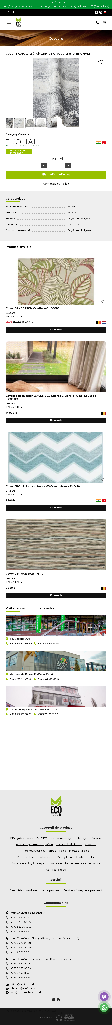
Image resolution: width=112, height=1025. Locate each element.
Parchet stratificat (34, 850)
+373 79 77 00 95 (20, 714)
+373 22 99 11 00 (48, 714)
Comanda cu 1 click (56, 183)
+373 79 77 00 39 (21, 922)
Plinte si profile (85, 857)
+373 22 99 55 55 (48, 643)
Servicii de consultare (23, 890)
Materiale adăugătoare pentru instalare (37, 863)
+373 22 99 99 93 (49, 679)
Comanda (56, 329)
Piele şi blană (65, 857)
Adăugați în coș (59, 174)
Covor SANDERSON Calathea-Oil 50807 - (33, 308)
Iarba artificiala (57, 850)
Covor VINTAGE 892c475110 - (25, 573)
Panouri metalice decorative (82, 863)
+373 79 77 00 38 (21, 679)
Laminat (90, 844)
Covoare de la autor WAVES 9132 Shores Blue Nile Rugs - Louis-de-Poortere (51, 397)
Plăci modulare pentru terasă (35, 857)
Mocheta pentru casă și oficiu (34, 844)
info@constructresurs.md (26, 992)
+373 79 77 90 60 (21, 643)
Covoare (23, 134)
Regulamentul (56, 1013)
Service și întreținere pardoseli (83, 890)
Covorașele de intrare (69, 844)
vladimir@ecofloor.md (23, 988)
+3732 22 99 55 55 (21, 927)
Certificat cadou (56, 869)
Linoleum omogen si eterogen (69, 838)
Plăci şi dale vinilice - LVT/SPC (28, 838)
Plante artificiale (79, 850)
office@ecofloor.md (22, 984)
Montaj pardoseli (50, 890)
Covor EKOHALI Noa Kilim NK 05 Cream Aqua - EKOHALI (44, 486)
